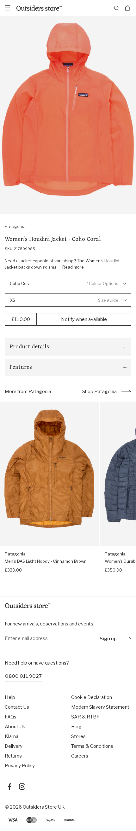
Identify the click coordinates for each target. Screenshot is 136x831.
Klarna (11, 736)
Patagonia (15, 226)
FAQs (10, 717)
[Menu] (7, 7)
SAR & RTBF (85, 717)
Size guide (108, 300)
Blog (76, 726)
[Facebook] (9, 786)
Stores (78, 736)
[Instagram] (22, 786)
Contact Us (17, 707)
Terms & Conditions (92, 746)
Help (10, 697)
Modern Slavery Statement (100, 707)
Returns (13, 756)
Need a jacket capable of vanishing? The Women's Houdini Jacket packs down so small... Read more (62, 264)
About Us (15, 726)
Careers (79, 756)
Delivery (13, 746)
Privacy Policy (20, 766)
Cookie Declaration (91, 697)
